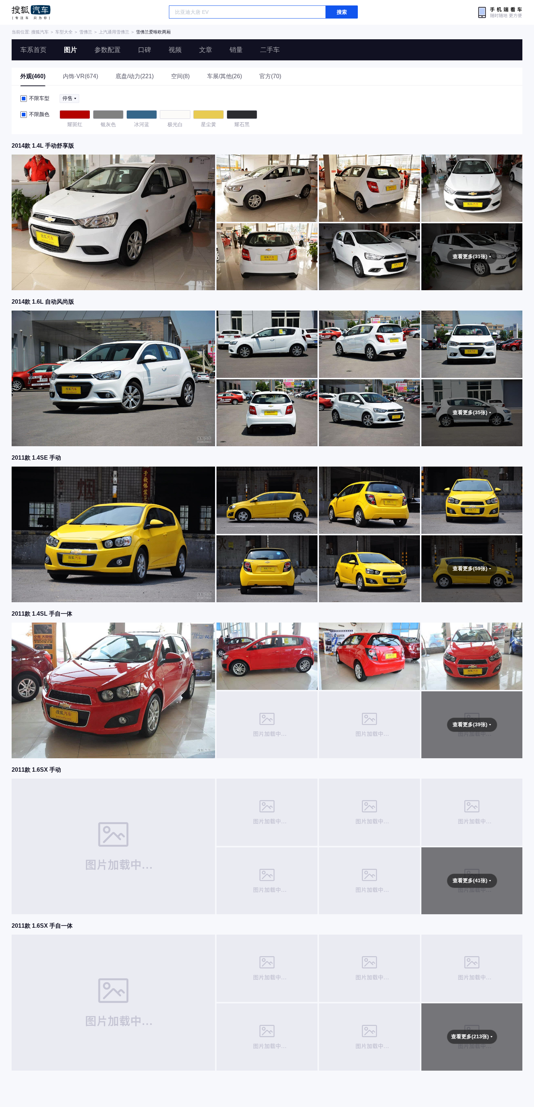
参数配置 (107, 49)
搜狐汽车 (31, 12)
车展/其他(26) (224, 76)
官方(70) (270, 76)
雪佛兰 (85, 32)
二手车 (270, 49)
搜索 (342, 12)
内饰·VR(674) (80, 76)
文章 (205, 49)
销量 (236, 49)
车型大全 (64, 32)
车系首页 (33, 49)
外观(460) (32, 76)
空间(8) (180, 76)
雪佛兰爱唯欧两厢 (153, 32)
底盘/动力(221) (135, 76)
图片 (70, 49)
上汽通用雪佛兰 (114, 32)
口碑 (144, 49)
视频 (175, 49)
